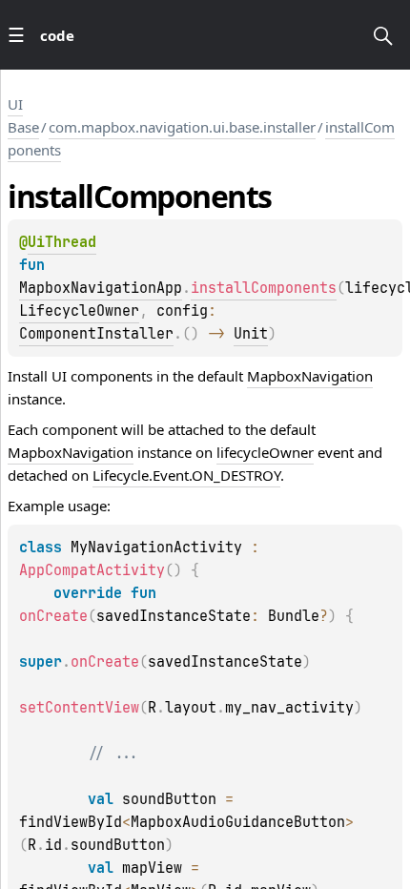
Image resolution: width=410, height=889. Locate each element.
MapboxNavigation (310, 375)
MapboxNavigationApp (100, 288)
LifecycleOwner (79, 310)
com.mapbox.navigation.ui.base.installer (182, 126)
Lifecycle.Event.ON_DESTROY (186, 475)
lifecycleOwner (265, 452)
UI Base (23, 115)
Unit (251, 333)
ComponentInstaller (96, 333)
